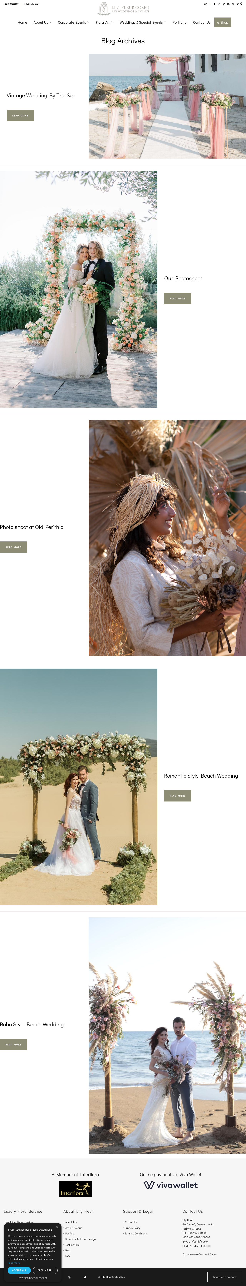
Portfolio (69, 1233)
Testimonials (72, 1245)
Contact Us (131, 1222)
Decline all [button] (45, 1270)
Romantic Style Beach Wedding (201, 775)
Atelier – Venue (73, 1228)
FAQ (67, 1256)
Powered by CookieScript (32, 1278)
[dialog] (33, 1252)
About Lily (71, 1222)
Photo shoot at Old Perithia (32, 526)
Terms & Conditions (136, 1233)
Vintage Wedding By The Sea (41, 95)
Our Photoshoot (183, 278)
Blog (67, 1250)
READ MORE (20, 115)
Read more (14, 1262)
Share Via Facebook (224, 1277)
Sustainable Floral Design (80, 1239)
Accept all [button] (19, 1270)
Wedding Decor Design (19, 1222)
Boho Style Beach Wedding (32, 1024)
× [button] (57, 1227)
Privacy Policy (132, 1228)
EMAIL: (187, 1241)
